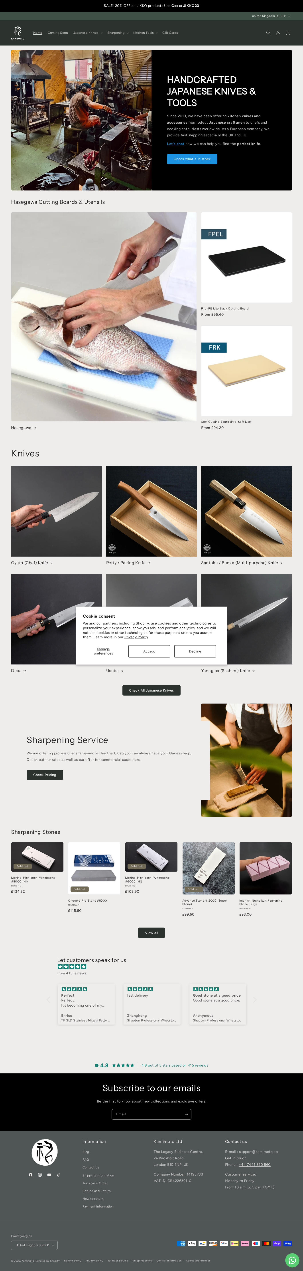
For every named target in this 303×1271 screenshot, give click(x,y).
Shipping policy (142, 1260)
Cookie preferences (198, 1260)
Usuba (112, 670)
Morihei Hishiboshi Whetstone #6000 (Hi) (147, 879)
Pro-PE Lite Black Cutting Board (225, 308)
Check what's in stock (192, 159)
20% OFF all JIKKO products (139, 6)
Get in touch (236, 1158)
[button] (88, 33)
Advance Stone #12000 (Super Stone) (204, 902)
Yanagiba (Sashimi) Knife (225, 670)
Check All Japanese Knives (151, 690)
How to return (93, 1199)
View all (151, 933)
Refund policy (72, 1260)
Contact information (169, 1260)
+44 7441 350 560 (255, 1164)
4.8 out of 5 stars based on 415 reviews (175, 1065)
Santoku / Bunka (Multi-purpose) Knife (239, 562)
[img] (153, 967)
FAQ (86, 1160)
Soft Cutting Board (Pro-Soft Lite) (226, 422)
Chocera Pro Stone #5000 (87, 900)
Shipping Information (98, 1175)
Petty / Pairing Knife (126, 562)
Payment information (98, 1207)
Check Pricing (44, 775)
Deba (16, 670)
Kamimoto (28, 1260)
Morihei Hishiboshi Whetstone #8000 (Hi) (33, 879)
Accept (149, 651)
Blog (86, 1152)
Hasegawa (21, 427)
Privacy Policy (136, 637)
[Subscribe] (186, 1114)
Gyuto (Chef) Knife (29, 562)
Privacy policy (94, 1260)
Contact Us (91, 1168)
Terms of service (118, 1260)
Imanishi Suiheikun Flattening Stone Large (261, 902)
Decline (195, 651)
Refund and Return (97, 1191)
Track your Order (95, 1183)
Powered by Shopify (47, 1260)
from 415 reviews (72, 973)
